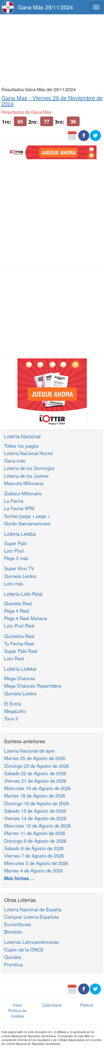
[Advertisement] (52, 50)
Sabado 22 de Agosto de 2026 (35, 773)
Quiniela (12, 956)
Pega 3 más (16, 558)
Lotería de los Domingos (29, 467)
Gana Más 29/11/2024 (45, 7)
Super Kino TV (19, 568)
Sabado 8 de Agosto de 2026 (34, 848)
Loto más (13, 583)
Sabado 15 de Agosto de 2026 (35, 810)
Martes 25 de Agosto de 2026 (34, 758)
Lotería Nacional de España (32, 909)
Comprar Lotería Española (31, 916)
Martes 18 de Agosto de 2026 (34, 795)
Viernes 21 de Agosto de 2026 (35, 780)
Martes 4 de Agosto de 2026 (33, 870)
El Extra (12, 703)
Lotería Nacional (22, 436)
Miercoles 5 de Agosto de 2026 (36, 863)
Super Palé (15, 543)
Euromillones (17, 924)
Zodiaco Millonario (23, 493)
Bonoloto (13, 931)
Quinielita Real (19, 636)
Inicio (17, 1005)
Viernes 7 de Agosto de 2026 (34, 855)
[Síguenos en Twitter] (95, 135)
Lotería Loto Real (23, 593)
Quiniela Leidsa (20, 575)
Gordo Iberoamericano (27, 523)
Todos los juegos (21, 445)
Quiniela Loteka (20, 693)
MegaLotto (15, 710)
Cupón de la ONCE (24, 949)
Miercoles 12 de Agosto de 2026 (37, 825)
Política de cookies (17, 1013)
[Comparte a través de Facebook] (84, 135)
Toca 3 (11, 718)
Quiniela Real (18, 603)
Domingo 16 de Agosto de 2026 (36, 803)
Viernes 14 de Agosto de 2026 (35, 818)
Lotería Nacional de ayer (29, 750)
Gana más (15, 460)
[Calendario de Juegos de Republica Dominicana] (72, 135)
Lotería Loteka (20, 668)
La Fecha (13, 500)
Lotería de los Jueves (26, 475)
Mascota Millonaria (23, 483)
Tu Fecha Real (19, 643)
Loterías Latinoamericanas (31, 941)
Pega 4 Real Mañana (25, 618)
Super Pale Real (20, 650)
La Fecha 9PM (19, 508)
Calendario (52, 1005)
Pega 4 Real (16, 610)
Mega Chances (19, 678)
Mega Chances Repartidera (32, 685)
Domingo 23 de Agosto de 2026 (36, 765)
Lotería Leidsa (20, 533)
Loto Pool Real (19, 625)
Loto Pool (14, 550)
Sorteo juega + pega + (27, 515)
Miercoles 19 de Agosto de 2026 (37, 788)
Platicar (86, 1005)
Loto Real (14, 658)
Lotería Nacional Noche (28, 453)
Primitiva (13, 964)
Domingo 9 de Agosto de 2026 (35, 840)
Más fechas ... (19, 878)
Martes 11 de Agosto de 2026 (34, 832)
